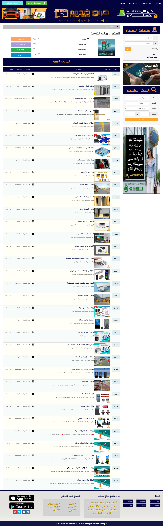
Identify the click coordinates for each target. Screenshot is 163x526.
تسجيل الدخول (12, 3)
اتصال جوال (20, 44)
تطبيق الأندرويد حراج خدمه (21, 505)
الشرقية (18, 443)
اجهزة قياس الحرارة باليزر (84, 333)
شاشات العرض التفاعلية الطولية (72, 456)
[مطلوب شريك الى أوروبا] (141, 160)
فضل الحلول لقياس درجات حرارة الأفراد (81, 346)
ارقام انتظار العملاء (74, 395)
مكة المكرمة (18, 110)
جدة (18, 86)
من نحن (71, 507)
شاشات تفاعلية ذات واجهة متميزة (74, 370)
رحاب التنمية (26, 74)
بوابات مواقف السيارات (82, 186)
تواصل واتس (21, 50)
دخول (128, 49)
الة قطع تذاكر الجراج (82, 173)
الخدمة (154, 108)
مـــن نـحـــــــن (133, 3)
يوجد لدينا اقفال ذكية (82, 309)
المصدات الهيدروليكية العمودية (72, 99)
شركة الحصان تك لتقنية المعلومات (66, 523)
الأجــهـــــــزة (67, 21)
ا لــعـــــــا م (92, 21)
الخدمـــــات (100, 21)
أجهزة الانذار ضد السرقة (82, 223)
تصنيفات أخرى (58, 21)
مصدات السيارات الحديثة (82, 296)
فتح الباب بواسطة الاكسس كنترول (82, 272)
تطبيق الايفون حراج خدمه (21, 498)
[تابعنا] (28, 512)
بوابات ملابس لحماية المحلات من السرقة (80, 260)
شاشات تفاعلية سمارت (81, 321)
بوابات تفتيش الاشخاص (72, 87)
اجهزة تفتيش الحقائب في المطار (72, 75)
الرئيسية (158, 3)
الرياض (18, 74)
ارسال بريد (20, 55)
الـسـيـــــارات (75, 21)
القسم (154, 98)
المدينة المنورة (18, 98)
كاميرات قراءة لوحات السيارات (82, 247)
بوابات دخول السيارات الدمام (72, 444)
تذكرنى (153, 49)
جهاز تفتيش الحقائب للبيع (82, 161)
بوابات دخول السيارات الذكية (72, 432)
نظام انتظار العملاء (74, 407)
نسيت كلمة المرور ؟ (151, 57)
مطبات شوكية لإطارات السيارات (82, 124)
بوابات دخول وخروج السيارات (82, 358)
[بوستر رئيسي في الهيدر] (81, 13)
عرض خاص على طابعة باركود (81, 136)
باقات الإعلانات (146, 3)
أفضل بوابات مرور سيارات (71, 481)
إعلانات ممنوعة (52, 507)
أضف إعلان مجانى (34, 3)
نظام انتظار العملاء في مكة (73, 420)
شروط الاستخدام (72, 510)
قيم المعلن (20, 39)
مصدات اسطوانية (73, 383)
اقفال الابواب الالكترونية (74, 112)
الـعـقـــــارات (84, 21)
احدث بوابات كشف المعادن (82, 198)
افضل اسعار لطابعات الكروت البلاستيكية (80, 284)
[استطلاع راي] (141, 74)
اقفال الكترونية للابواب (84, 210)
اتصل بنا (122, 3)
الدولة (154, 103)
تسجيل (155, 54)
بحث (142, 119)
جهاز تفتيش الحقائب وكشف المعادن (81, 149)
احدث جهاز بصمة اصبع (82, 235)
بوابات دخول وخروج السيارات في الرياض (72, 469)
